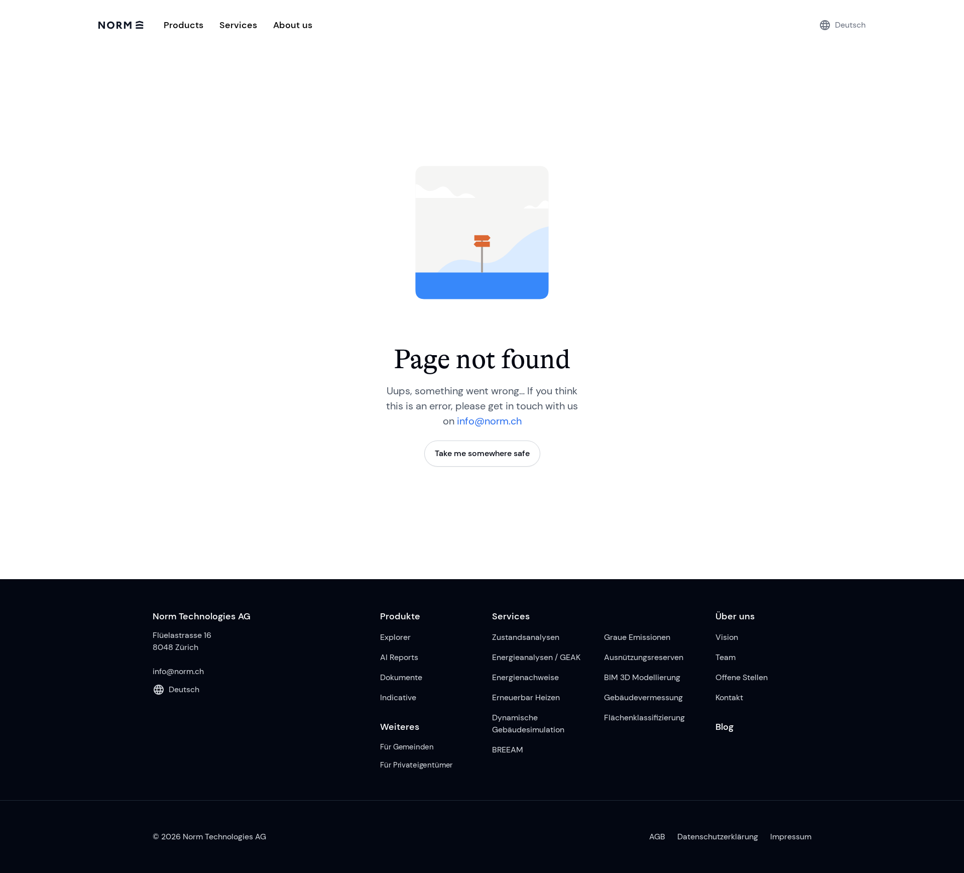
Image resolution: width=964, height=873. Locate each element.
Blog (724, 727)
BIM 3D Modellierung (642, 677)
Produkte (400, 616)
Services (511, 616)
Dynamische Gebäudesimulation (528, 723)
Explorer (395, 637)
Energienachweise (525, 677)
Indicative (398, 697)
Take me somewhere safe (482, 453)
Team (725, 657)
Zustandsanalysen (525, 637)
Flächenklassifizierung (644, 717)
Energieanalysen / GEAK (536, 657)
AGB (657, 836)
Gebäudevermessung (643, 697)
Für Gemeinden (406, 747)
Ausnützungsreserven (643, 657)
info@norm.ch (489, 420)
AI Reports (399, 657)
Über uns (735, 616)
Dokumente (401, 677)
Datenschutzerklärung (717, 836)
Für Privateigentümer (416, 765)
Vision (726, 637)
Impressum (790, 836)
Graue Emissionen (637, 637)
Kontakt (729, 697)
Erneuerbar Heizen (526, 697)
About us (292, 25)
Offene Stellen (741, 677)
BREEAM (507, 749)
